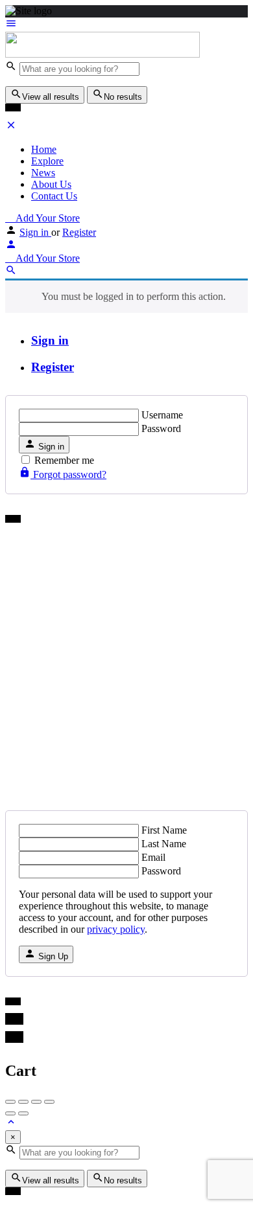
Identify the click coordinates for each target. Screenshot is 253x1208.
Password (161, 428)
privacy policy (116, 929)
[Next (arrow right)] (23, 1113)
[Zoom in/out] (49, 1102)
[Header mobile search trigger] (11, 272)
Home (43, 149)
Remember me (64, 460)
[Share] (23, 1102)
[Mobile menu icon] (126, 24)
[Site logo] (102, 54)
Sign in (35, 232)
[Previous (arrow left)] (10, 1113)
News (43, 172)
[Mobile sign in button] (11, 246)
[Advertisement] (126, 663)
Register (79, 232)
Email (153, 857)
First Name (164, 830)
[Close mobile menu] (11, 127)
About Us (51, 184)
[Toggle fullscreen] (36, 1102)
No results (123, 97)
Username (162, 414)
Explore (47, 160)
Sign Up (52, 956)
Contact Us (54, 195)
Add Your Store (46, 217)
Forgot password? (68, 474)
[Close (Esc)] (10, 1102)
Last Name (163, 843)
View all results (50, 97)
